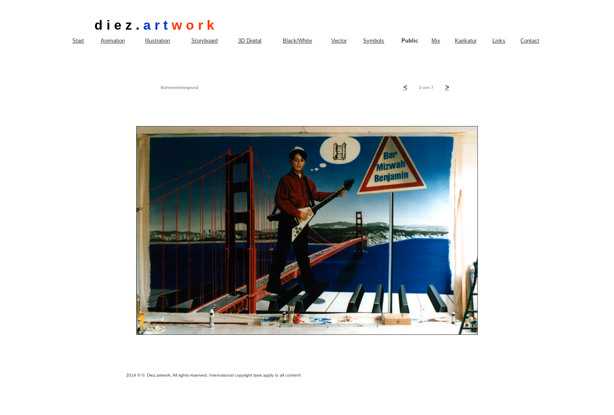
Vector (339, 41)
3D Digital (249, 41)
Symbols (373, 41)
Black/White (297, 41)
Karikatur (466, 41)
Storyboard (204, 41)
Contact (529, 41)
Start (78, 41)
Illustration (157, 41)
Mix (435, 41)
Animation (113, 41)
